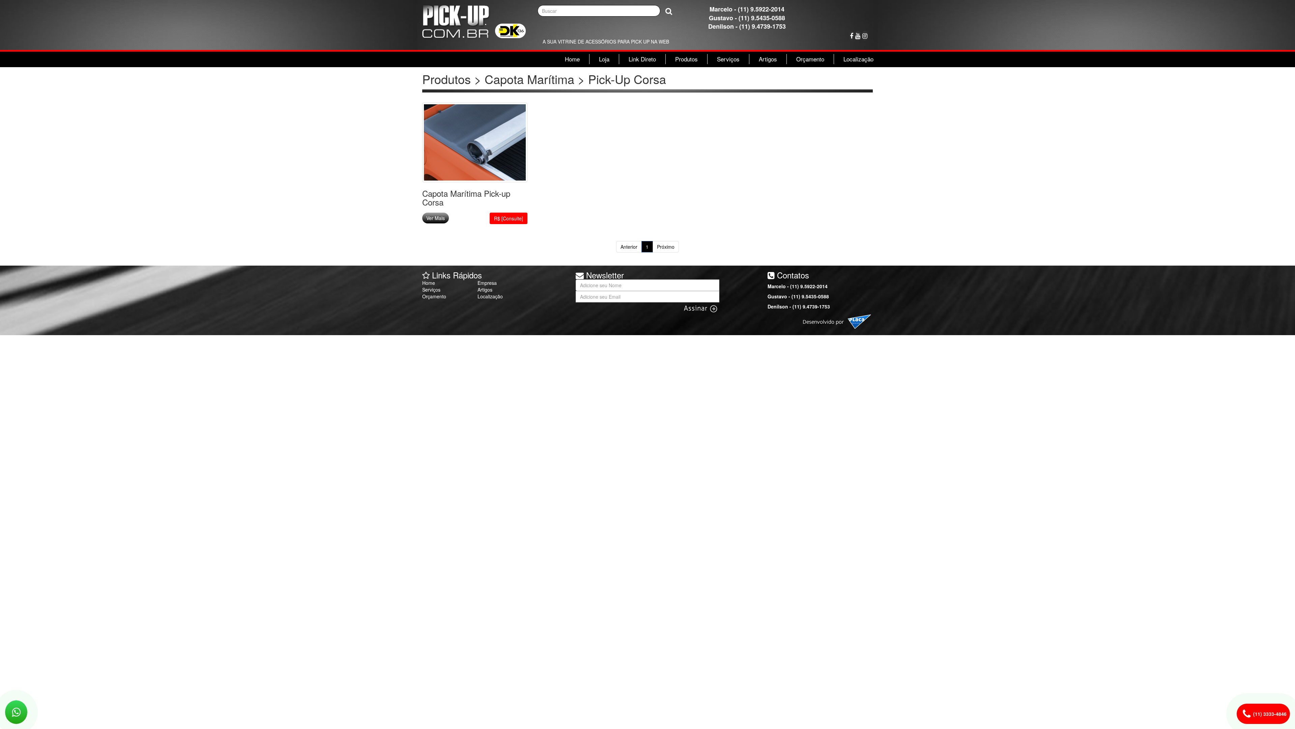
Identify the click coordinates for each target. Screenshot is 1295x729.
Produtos (686, 59)
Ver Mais (435, 218)
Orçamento (810, 59)
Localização (858, 59)
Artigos (768, 59)
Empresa (487, 282)
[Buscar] (668, 11)
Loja (604, 59)
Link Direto (642, 59)
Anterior (629, 246)
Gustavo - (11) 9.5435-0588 (747, 18)
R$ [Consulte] (508, 218)
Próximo (665, 246)
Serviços (728, 59)
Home (572, 59)
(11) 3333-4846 (1270, 713)
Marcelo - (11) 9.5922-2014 (747, 9)
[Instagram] (865, 35)
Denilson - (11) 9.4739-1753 (747, 26)
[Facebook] (852, 35)
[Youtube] (858, 35)
